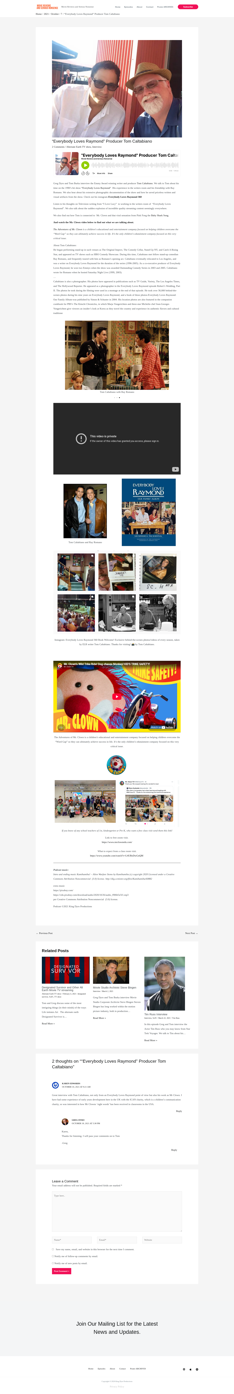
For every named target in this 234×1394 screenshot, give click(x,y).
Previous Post (44, 933)
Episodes (101, 1369)
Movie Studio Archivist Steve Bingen (114, 987)
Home (90, 1369)
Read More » (48, 1023)
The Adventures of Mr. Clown (67, 229)
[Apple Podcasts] (190, 1369)
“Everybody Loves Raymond (95, 188)
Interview (97, 146)
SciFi (51, 997)
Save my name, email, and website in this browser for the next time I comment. (95, 1249)
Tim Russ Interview (155, 1014)
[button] (188, 6)
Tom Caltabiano (145, 183)
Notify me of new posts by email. (70, 1263)
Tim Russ (175, 1018)
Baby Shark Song (159, 215)
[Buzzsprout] (197, 1369)
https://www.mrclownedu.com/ (117, 842)
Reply (179, 1111)
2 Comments (58, 146)
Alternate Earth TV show (78, 146)
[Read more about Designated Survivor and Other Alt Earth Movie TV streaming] (66, 970)
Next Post (191, 933)
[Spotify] (184, 1369)
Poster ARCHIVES (138, 1369)
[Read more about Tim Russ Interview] (164, 983)
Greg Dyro (78, 1120)
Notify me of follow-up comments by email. (76, 1256)
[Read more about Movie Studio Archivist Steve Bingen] (111, 970)
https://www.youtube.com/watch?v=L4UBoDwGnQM (116, 855)
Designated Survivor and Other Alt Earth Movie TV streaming (62, 989)
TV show (57, 997)
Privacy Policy (117, 1386)
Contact (122, 1369)
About (112, 1369)
